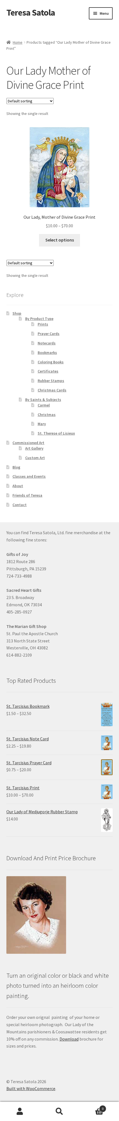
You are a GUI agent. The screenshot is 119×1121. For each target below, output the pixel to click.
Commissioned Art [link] (28, 442)
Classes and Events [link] (29, 476)
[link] (59, 178)
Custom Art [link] (35, 457)
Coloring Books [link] (51, 361)
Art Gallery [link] (34, 448)
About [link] (17, 485)
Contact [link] (19, 504)
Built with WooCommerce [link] (30, 1088)
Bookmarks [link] (47, 352)
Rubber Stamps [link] (51, 380)
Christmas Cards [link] (52, 390)
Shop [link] (16, 313)
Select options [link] (59, 240)
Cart (91, 1107)
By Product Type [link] (39, 318)
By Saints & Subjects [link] (43, 399)
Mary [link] (42, 423)
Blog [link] (16, 467)
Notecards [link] (47, 343)
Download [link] (69, 1039)
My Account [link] (20, 1111)
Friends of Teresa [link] (27, 495)
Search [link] (59, 1111)
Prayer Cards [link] (49, 333)
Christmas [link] (47, 414)
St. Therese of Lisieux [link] (56, 433)
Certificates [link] (48, 371)
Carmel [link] (44, 405)
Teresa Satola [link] (30, 12)
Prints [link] (43, 324)
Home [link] (17, 42)
